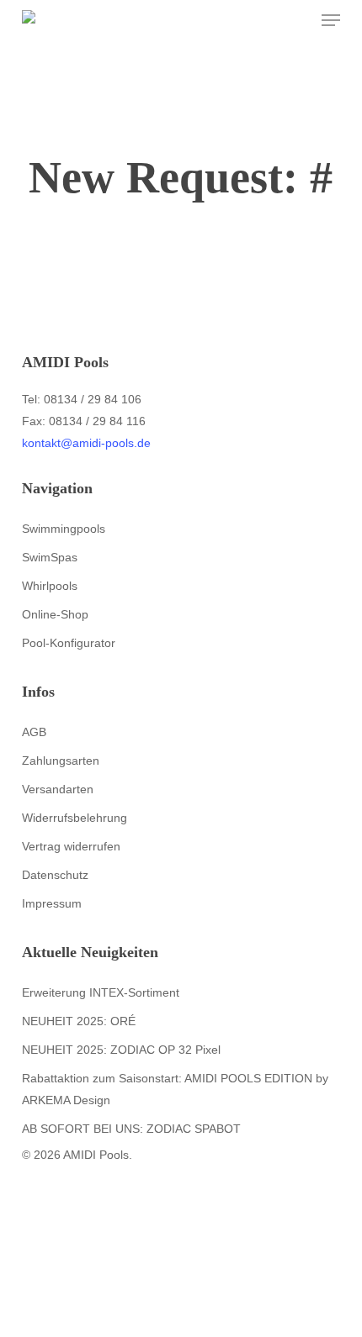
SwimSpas (49, 557)
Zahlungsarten (60, 760)
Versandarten (57, 789)
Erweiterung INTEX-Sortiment (100, 992)
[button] (331, 20)
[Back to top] (181, 1326)
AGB (34, 732)
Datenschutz (55, 875)
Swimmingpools (63, 528)
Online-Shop (55, 614)
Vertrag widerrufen (71, 846)
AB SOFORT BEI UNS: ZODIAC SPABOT (131, 1128)
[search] (264, 20)
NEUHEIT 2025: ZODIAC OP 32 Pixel (121, 1049)
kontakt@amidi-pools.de (86, 443)
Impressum (52, 903)
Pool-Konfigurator (68, 643)
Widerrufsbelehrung (74, 817)
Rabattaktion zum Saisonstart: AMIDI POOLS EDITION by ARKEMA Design (175, 1089)
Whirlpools (49, 585)
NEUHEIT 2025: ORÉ (79, 1021)
